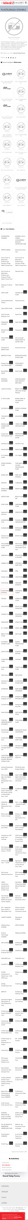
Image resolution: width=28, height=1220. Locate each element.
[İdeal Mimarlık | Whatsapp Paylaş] (15, 57)
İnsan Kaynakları (7, 1170)
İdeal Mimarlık (19, 1207)
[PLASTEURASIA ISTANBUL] (14, 28)
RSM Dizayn (21, 1209)
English (17, 1211)
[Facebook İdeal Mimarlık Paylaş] (6, 57)
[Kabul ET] (24, 1213)
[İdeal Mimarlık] (13, 3)
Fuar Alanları (6, 1165)
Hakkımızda (5, 1162)
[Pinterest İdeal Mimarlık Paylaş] (11, 57)
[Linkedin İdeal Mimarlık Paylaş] (13, 57)
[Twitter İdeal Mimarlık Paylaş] (8, 57)
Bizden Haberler (7, 1167)
